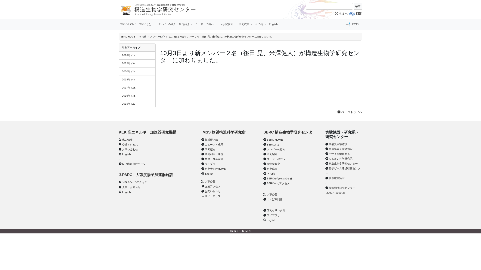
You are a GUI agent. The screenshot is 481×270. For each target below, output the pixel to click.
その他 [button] (259, 24)
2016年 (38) (129, 95)
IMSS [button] (355, 24)
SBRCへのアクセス (278, 183)
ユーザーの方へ (276, 159)
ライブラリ (211, 163)
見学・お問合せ (131, 187)
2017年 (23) (129, 87)
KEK (359, 13)
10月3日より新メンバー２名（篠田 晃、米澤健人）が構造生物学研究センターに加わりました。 (221, 36)
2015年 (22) (129, 103)
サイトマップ (213, 196)
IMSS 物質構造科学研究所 (223, 132)
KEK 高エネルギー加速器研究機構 (147, 132)
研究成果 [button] (244, 24)
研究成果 (272, 168)
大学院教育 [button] (227, 24)
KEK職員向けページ (134, 163)
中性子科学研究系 (339, 153)
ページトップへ (351, 112)
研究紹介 (210, 149)
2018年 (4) (128, 79)
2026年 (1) (128, 55)
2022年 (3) (128, 63)
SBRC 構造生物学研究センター (289, 132)
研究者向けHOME (215, 168)
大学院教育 (273, 163)
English (273, 24)
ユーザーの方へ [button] (205, 24)
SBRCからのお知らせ (279, 178)
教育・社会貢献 (214, 159)
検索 (358, 6)
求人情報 (127, 139)
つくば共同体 (275, 199)
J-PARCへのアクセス (134, 182)
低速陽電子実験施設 (340, 149)
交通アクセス (130, 144)
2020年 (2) (128, 71)
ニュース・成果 (214, 144)
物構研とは (211, 139)
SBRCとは (273, 144)
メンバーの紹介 (167, 24)
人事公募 (210, 181)
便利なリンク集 (276, 210)
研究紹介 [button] (184, 24)
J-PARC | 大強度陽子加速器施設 (146, 175)
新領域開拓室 (337, 178)
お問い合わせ (130, 149)
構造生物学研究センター (343, 163)
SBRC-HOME (128, 24)
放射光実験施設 (338, 144)
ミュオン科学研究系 (340, 158)
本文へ (343, 13)
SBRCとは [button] (145, 24)
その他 (271, 173)
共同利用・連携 (214, 154)
